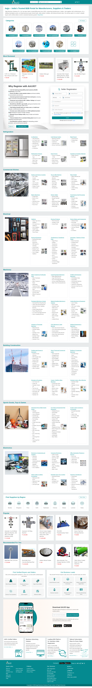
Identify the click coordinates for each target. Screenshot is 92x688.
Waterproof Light (36, 481)
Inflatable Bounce (55, 411)
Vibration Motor (74, 220)
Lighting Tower (55, 363)
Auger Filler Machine (56, 278)
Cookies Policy (30, 668)
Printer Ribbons (74, 462)
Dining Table (54, 206)
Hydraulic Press (35, 339)
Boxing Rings (74, 417)
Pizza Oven (35, 204)
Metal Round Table (56, 201)
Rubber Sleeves (74, 155)
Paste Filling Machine (37, 311)
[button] (53, 105)
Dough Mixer (35, 196)
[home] (8, 662)
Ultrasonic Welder (75, 331)
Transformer (54, 245)
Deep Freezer (55, 160)
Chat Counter (35, 187)
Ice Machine (35, 148)
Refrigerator (35, 163)
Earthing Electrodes (36, 239)
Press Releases (19, 668)
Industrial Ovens (36, 201)
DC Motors (73, 230)
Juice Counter (35, 182)
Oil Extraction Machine (76, 281)
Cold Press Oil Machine (76, 284)
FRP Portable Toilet (36, 356)
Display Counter (35, 186)
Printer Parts (74, 461)
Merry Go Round (55, 415)
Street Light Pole (55, 353)
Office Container (36, 368)
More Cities (82, 497)
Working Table (55, 196)
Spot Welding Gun (75, 329)
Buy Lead (49, 670)
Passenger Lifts (35, 391)
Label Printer (74, 459)
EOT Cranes (55, 389)
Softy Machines (35, 138)
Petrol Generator (55, 220)
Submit (67, 117)
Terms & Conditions (76, 113)
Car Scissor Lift (35, 381)
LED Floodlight (55, 358)
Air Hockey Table (75, 415)
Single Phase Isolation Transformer (55, 242)
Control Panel (55, 224)
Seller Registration (51, 668)
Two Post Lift (35, 388)
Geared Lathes (55, 331)
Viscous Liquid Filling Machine (58, 281)
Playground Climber (56, 432)
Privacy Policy (57, 114)
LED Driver (34, 482)
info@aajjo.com (70, 672)
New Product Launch (51, 678)
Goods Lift (34, 383)
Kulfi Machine (35, 143)
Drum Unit (73, 456)
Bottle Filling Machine (56, 276)
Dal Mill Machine (75, 207)
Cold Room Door (55, 143)
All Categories (19, 671)
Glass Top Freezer (56, 158)
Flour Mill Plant (74, 204)
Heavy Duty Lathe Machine (58, 334)
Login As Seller (50, 681)
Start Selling (50, 655)
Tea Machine (55, 187)
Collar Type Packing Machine (38, 304)
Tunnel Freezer (74, 138)
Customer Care (9, 671)
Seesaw (53, 414)
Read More (40, 15)
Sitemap (8, 670)
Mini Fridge (34, 161)
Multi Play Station (56, 417)
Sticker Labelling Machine (38, 314)
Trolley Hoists (55, 394)
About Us (11, 126)
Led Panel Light (35, 484)
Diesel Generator (75, 240)
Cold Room (54, 141)
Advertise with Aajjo (51, 671)
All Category (82, 20)
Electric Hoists (55, 388)
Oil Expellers (74, 279)
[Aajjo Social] (77, 663)
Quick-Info (8, 675)
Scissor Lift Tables (36, 389)
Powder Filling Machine (37, 309)
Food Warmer (35, 184)
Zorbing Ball (54, 435)
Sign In (78, 2)
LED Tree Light (55, 457)
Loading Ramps (55, 319)
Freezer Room (55, 140)
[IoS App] (68, 625)
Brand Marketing (50, 676)
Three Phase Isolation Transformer (55, 249)
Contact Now (29, 652)
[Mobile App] (58, 625)
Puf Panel (73, 157)
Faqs (7, 678)
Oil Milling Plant (74, 282)
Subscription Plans (22, 126)
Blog (7, 673)
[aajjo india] (15, 2)
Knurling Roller (55, 335)
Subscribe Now (73, 655)
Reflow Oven (35, 465)
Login (73, 120)
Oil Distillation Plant (75, 278)
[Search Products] (39, 2)
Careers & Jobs (19, 670)
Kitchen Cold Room (56, 145)
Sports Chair (74, 414)
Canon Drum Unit (75, 457)
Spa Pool (34, 428)
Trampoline (54, 433)
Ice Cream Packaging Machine (39, 312)
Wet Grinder (74, 179)
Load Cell (73, 482)
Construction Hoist (56, 383)
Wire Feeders (74, 327)
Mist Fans (54, 479)
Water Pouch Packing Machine (58, 282)
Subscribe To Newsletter (72, 614)
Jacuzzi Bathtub (35, 414)
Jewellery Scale (55, 222)
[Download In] (62, 663)
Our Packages (50, 673)
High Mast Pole (55, 356)
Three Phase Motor (75, 225)
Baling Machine (35, 327)
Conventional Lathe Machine (58, 332)
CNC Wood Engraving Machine (59, 329)
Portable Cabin (35, 366)
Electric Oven (35, 203)
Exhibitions (8, 676)
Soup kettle (54, 182)
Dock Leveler (55, 304)
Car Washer (54, 461)
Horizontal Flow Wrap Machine (39, 302)
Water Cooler (55, 469)
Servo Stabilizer (35, 467)
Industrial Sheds (35, 365)
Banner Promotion (51, 675)
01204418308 (70, 668)
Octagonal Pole (55, 355)
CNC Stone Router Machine (58, 327)
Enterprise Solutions (51, 680)
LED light (54, 459)
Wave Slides (54, 436)
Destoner (73, 206)
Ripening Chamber (56, 138)
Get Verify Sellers (8, 647)
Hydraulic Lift (35, 394)
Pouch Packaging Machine (58, 279)
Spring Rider (54, 412)
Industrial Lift (35, 393)
